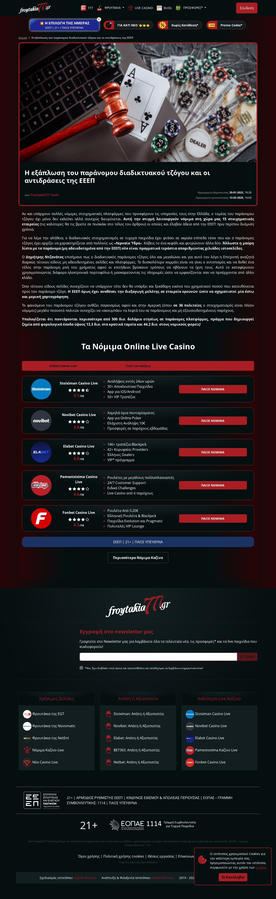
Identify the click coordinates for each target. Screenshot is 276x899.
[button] (64, 25)
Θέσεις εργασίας (161, 856)
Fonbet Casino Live (79, 512)
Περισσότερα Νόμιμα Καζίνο (138, 557)
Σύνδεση (247, 8)
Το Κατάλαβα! (233, 877)
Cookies (261, 867)
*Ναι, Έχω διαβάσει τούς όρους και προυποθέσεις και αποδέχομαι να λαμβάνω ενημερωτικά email (144, 668)
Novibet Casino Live (79, 414)
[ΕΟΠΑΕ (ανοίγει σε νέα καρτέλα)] (153, 825)
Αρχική (23, 38)
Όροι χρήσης (89, 856)
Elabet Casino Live (78, 446)
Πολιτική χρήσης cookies (123, 856)
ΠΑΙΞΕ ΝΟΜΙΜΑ (212, 389)
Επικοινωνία (188, 856)
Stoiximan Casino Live (79, 383)
